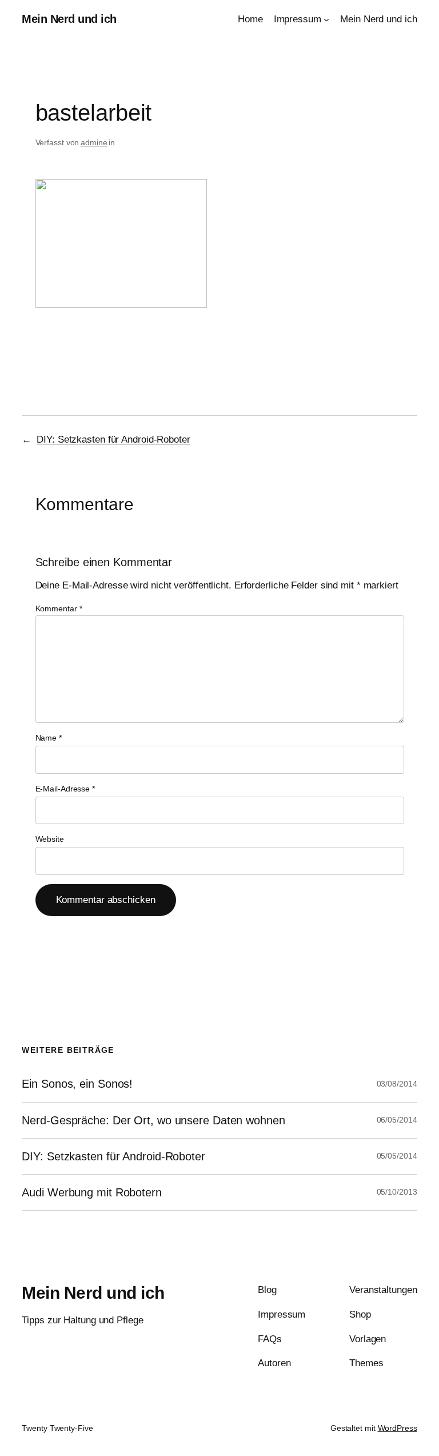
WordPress (397, 1428)
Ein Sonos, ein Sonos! (77, 1083)
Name (48, 737)
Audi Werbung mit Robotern (92, 1192)
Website (49, 839)
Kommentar (58, 608)
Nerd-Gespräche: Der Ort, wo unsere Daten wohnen (153, 1120)
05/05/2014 (397, 1155)
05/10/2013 (397, 1191)
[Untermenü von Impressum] (326, 19)
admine (94, 142)
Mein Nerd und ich (69, 19)
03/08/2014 (397, 1083)
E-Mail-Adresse (65, 788)
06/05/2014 (397, 1119)
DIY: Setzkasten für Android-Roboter (113, 439)
